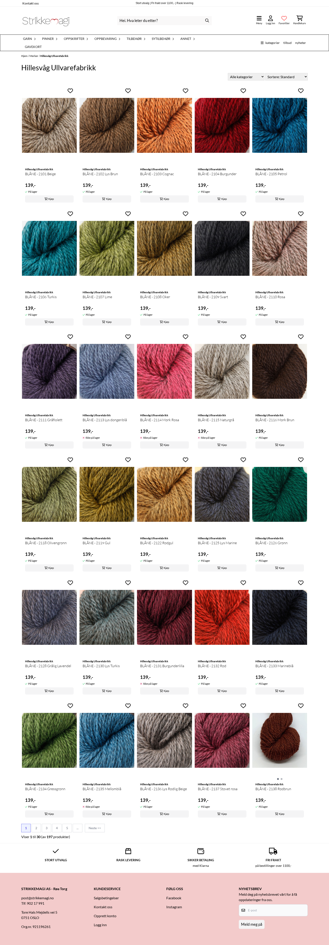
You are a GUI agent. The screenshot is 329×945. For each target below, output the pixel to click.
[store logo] (45, 21)
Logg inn (100, 925)
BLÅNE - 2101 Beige (40, 174)
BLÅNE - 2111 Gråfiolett (43, 420)
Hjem (24, 56)
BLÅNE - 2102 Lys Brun (100, 174)
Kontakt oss (30, 3)
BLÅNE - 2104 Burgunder (217, 174)
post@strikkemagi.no (37, 898)
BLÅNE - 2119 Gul (96, 543)
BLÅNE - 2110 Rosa (270, 297)
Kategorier (272, 43)
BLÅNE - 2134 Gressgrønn (45, 789)
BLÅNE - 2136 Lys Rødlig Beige (163, 789)
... (78, 828)
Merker (34, 56)
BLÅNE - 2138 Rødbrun (273, 789)
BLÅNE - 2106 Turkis (41, 297)
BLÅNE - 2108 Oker (155, 297)
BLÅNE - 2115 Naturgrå (216, 420)
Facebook (173, 898)
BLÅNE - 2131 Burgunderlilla (162, 666)
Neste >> (95, 828)
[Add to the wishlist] (70, 90)
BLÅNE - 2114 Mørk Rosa (159, 420)
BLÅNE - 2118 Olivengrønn (46, 543)
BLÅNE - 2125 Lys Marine (217, 543)
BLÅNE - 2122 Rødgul (156, 543)
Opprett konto (105, 916)
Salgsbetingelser (106, 898)
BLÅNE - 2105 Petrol (271, 174)
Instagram (174, 907)
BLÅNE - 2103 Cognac (157, 174)
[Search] (207, 20)
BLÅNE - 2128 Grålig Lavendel (48, 666)
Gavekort (33, 47)
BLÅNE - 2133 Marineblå (274, 666)
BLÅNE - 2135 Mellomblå (102, 789)
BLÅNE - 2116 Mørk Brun (274, 420)
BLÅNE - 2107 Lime (97, 297)
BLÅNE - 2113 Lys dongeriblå (105, 420)
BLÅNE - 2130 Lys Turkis (101, 666)
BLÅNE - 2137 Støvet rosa (217, 789)
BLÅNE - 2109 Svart (213, 297)
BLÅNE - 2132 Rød (212, 666)
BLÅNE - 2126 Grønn (271, 543)
